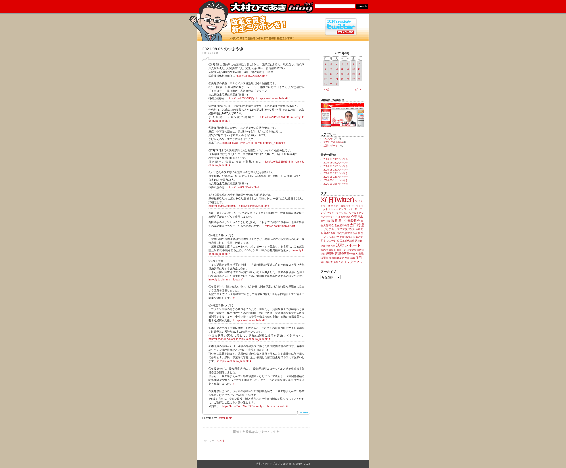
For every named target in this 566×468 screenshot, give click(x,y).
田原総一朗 (340, 250)
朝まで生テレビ (330, 240)
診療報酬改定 (336, 258)
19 (348, 74)
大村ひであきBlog (333, 142)
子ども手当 (327, 229)
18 (342, 74)
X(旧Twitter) (337, 199)
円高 (360, 216)
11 (342, 69)
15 (325, 74)
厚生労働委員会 (349, 220)
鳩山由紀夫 (327, 262)
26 (348, 79)
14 (359, 69)
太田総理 (357, 225)
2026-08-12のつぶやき (335, 176)
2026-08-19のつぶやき (335, 159)
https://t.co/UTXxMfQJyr (241, 98)
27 (353, 79)
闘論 (352, 258)
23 (331, 79)
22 (325, 79)
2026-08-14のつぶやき (335, 169)
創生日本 (325, 221)
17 (337, 74)
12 (348, 69)
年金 (327, 233)
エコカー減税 (338, 206)
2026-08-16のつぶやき (335, 162)
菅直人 (354, 253)
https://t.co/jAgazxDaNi (221, 339)
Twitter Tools (224, 418)
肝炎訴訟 (344, 253)
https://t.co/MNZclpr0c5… (223, 205)
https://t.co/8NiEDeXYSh (242, 187)
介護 (354, 216)
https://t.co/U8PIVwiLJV (236, 142)
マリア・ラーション (337, 212)
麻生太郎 (338, 262)
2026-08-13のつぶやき (335, 173)
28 (359, 79)
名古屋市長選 (342, 225)
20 (353, 74)
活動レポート (330, 145)
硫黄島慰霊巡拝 (355, 250)
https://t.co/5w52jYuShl (276, 161)
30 (331, 84)
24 (337, 79)
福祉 (323, 253)
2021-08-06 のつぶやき (223, 49)
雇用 (359, 257)
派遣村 (324, 250)
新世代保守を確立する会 (344, 233)
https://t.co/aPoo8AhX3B (274, 117)
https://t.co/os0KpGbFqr (253, 205)
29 (325, 84)
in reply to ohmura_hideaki (272, 98)
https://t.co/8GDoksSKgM (250, 75)
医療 (334, 220)
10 (337, 69)
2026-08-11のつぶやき (335, 180)
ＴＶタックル (353, 262)
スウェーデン (336, 209)
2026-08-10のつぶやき (335, 183)
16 (331, 74)
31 (337, 84)
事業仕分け (344, 216)
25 (342, 79)
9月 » (358, 89)
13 (353, 69)
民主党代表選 (347, 240)
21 (359, 74)
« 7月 (326, 89)
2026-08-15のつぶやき (335, 166)
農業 (346, 258)
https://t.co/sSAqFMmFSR (237, 406)
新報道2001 (346, 237)
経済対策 (332, 253)
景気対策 (358, 237)
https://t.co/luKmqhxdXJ (279, 226)
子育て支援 (341, 229)
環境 (331, 250)
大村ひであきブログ (271, 7)
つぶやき (220, 440)
